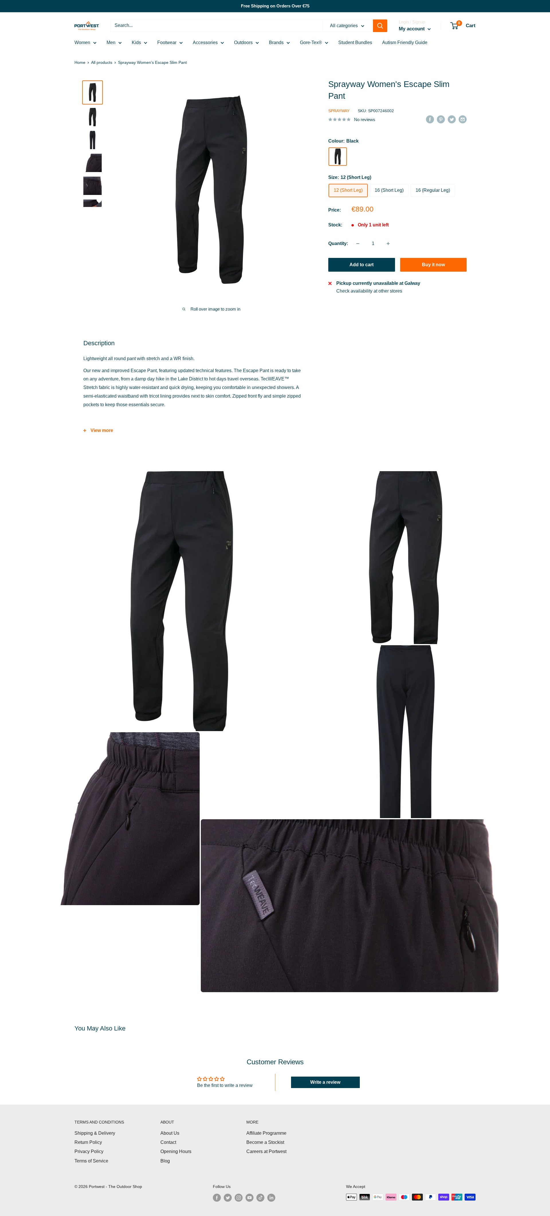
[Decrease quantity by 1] (358, 244)
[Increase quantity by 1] (388, 244)
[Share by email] (463, 119)
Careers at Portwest (266, 1151)
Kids (136, 42)
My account (412, 28)
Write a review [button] (325, 1082)
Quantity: (338, 243)
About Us (169, 1133)
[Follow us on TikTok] (260, 1198)
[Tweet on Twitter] (452, 119)
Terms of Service (91, 1160)
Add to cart (361, 264)
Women (82, 42)
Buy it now (433, 264)
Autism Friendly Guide (404, 42)
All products (101, 62)
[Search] (380, 25)
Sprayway (338, 110)
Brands (276, 42)
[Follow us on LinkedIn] (271, 1198)
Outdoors (243, 42)
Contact (168, 1142)
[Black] (338, 156)
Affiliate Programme (266, 1133)
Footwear (166, 42)
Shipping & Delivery (94, 1133)
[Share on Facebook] (430, 119)
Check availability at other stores (369, 291)
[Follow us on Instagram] (239, 1198)
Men (111, 42)
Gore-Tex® (311, 42)
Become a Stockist (265, 1142)
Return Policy (88, 1142)
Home (79, 62)
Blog (165, 1160)
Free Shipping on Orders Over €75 (275, 5)
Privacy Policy (88, 1151)
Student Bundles (355, 42)
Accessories (205, 42)
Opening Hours (175, 1151)
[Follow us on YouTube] (249, 1198)
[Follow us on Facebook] (217, 1198)
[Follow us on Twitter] (228, 1198)
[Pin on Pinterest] (441, 119)
